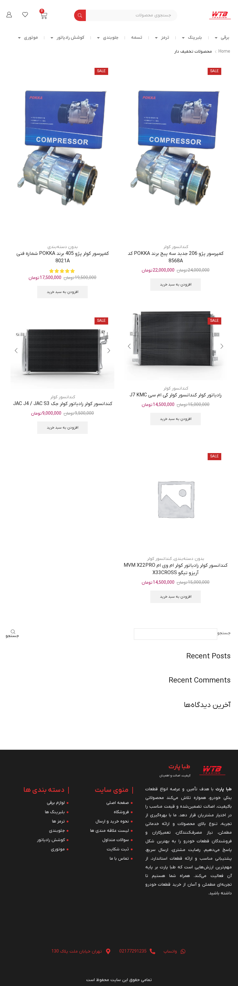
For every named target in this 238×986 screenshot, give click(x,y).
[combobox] (131, 15)
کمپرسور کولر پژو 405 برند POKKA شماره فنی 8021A (62, 257)
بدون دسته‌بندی (62, 247)
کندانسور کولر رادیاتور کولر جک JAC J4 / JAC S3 (62, 404)
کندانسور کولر (175, 247)
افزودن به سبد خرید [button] (176, 284)
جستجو (224, 633)
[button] (8, 14)
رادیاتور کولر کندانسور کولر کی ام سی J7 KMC (176, 395)
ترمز (165, 38)
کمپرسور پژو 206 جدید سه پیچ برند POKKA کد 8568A (175, 257)
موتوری (31, 38)
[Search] (80, 15)
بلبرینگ (195, 38)
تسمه (136, 38)
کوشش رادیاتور (70, 38)
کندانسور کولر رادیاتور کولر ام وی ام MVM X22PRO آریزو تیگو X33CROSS (175, 569)
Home (224, 52)
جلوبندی (110, 38)
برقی (225, 38)
